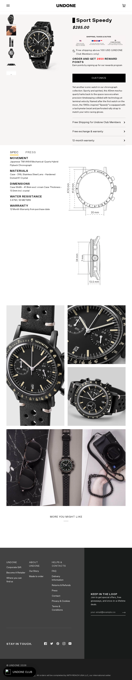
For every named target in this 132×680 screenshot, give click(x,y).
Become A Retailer (15, 573)
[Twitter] (51, 643)
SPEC (14, 152)
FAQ (54, 571)
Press (54, 591)
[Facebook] (45, 643)
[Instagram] (63, 643)
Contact (56, 596)
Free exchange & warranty (87, 131)
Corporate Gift (13, 567)
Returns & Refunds (61, 585)
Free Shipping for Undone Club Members (96, 122)
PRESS (30, 152)
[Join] (121, 612)
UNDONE (14, 665)
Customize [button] (99, 78)
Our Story (34, 571)
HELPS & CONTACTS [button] (59, 564)
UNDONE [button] (11, 562)
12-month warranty (83, 140)
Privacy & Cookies (61, 601)
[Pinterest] (57, 643)
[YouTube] (70, 643)
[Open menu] (11, 5)
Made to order (36, 576)
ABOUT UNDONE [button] (34, 564)
